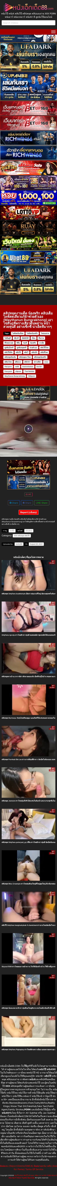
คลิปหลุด (21, 536)
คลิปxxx (18, 362)
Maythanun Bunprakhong (15, 376)
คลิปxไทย (8, 362)
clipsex (18, 371)
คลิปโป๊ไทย (44, 347)
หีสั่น (18, 343)
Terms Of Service (34, 1169)
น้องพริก (33, 343)
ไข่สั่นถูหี (8, 338)
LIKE (29, 494)
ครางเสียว (37, 362)
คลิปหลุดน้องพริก (40, 357)
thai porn (8, 366)
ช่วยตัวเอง (33, 347)
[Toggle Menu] (53, 31)
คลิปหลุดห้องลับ (10, 357)
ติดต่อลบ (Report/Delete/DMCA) (16, 1165)
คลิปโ (26, 352)
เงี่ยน (33, 338)
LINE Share (41, 502)
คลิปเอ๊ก (34, 352)
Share (14, 502)
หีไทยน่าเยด (9, 343)
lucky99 (19, 544)
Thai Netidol (29, 371)
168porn (31, 376)
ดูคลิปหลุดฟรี (21, 347)
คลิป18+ (27, 362)
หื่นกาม (41, 338)
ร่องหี (25, 343)
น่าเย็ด (41, 343)
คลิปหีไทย (44, 352)
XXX (15, 536)
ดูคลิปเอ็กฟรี (9, 347)
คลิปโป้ (18, 352)
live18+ (39, 366)
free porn (8, 371)
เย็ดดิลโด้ (25, 338)
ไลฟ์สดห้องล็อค (17, 333)
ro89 (17, 366)
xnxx (46, 362)
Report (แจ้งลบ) (28, 512)
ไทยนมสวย (45, 333)
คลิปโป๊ (27, 536)
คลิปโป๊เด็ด (8, 352)
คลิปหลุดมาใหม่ (25, 357)
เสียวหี (16, 338)
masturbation (27, 366)
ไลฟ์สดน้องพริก (32, 333)
